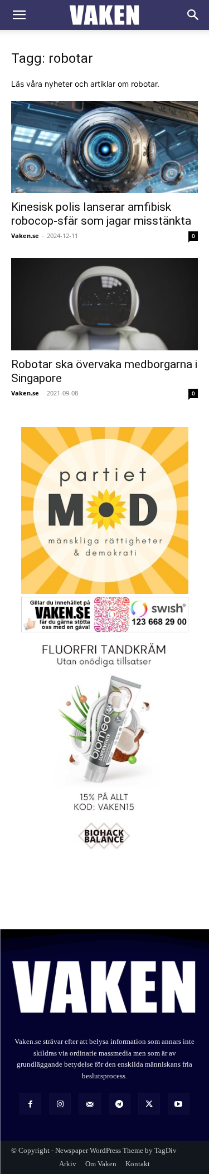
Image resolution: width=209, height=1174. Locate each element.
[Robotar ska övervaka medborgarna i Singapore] (104, 304)
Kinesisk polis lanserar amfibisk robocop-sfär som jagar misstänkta (101, 213)
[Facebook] (30, 1103)
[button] (19, 15)
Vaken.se (25, 235)
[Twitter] (149, 1103)
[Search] (193, 15)
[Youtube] (178, 1103)
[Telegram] (119, 1103)
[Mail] (89, 1103)
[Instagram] (60, 1103)
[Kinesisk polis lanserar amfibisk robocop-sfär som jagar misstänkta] (104, 147)
